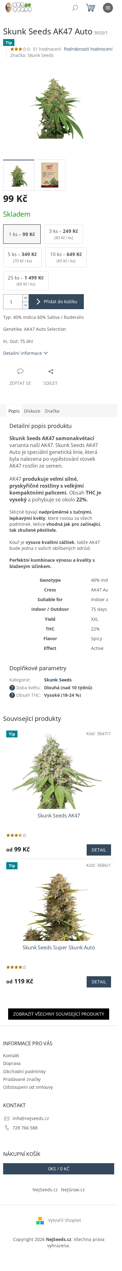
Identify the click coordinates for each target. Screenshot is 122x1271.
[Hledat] (75, 8)
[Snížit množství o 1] (25, 305)
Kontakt (11, 1055)
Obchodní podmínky (24, 1071)
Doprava (12, 1063)
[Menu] (108, 8)
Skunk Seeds (58, 680)
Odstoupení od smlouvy (28, 1087)
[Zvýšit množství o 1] (25, 298)
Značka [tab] (52, 411)
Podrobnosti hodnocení (88, 49)
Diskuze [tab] (32, 411)
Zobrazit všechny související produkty (58, 1014)
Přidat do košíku (60, 301)
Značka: (32, 55)
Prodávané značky (22, 1079)
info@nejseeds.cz (31, 1118)
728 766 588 (25, 1128)
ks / (58, 1169)
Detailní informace (22, 353)
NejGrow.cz (73, 1190)
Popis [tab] (14, 411)
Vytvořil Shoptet (64, 1220)
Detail (99, 850)
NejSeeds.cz (45, 1190)
